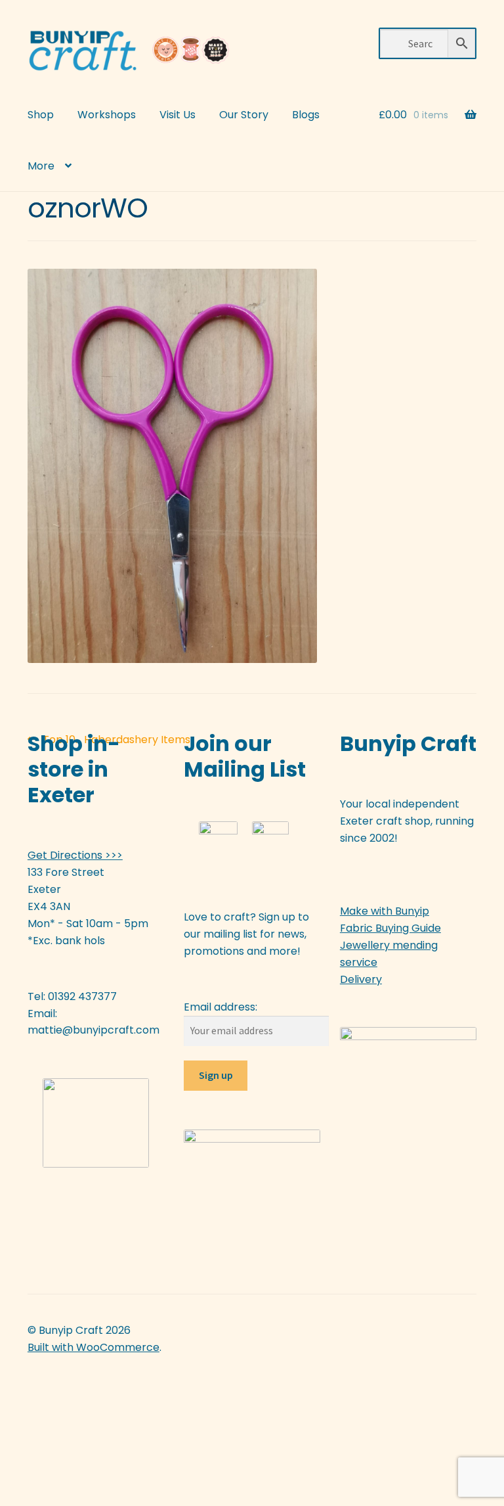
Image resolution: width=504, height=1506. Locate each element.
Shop (41, 114)
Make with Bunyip (384, 911)
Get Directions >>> (75, 855)
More (41, 165)
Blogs (306, 114)
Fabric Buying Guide (390, 928)
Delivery (361, 979)
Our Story (243, 114)
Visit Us (177, 114)
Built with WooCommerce (93, 1347)
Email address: (220, 1007)
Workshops (106, 114)
